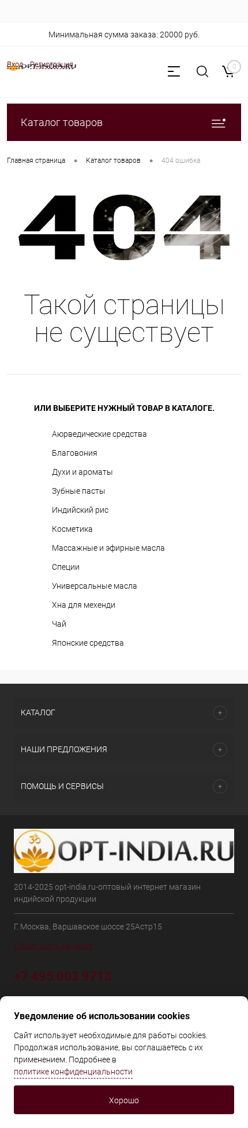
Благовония (74, 453)
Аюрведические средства (99, 434)
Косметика (72, 528)
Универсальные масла (94, 585)
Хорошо (124, 1100)
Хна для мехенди (83, 604)
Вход (15, 64)
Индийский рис (80, 510)
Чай (59, 623)
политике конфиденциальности (73, 1071)
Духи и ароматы (82, 472)
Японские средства (88, 642)
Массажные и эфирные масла (108, 547)
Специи (66, 566)
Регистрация (51, 64)
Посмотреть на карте (53, 945)
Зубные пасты (79, 491)
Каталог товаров (62, 122)
